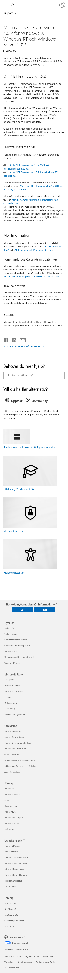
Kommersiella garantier (14, 714)
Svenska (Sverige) (17, 936)
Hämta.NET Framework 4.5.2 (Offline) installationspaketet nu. (26, 166)
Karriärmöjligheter (12, 903)
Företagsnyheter (11, 914)
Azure (6, 800)
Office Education (11, 754)
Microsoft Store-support (14, 691)
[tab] (15, 401)
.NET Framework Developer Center (33, 250)
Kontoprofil (9, 679)
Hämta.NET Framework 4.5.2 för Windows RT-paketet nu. (31, 173)
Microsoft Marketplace (14, 869)
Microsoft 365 (10, 651)
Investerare (9, 926)
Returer (7, 697)
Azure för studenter (12, 771)
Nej (45, 609)
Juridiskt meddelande (43, 956)
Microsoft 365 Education (15, 748)
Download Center (12, 685)
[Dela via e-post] (21, 339)
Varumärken (9, 962)
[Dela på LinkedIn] (13, 339)
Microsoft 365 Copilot (13, 817)
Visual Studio (10, 886)
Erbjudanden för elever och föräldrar (20, 766)
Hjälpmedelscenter (13, 572)
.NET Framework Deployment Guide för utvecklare (31, 276)
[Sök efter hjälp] (13, 5)
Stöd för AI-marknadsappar (16, 857)
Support (8, 13)
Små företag (9, 829)
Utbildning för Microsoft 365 (19, 489)
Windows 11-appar (12, 663)
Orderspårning (10, 702)
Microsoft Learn (11, 851)
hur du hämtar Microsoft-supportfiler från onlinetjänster (30, 201)
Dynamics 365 (10, 806)
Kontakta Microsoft (12, 956)
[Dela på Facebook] (6, 339)
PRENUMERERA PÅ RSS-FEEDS (25, 346)
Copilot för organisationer (15, 639)
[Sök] (60, 375)
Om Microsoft (10, 909)
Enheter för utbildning (14, 737)
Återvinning (9, 708)
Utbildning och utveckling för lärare (19, 760)
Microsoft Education (13, 731)
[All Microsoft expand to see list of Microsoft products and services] (4, 5)
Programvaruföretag (13, 880)
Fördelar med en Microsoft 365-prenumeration (29, 447)
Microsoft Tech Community (16, 863)
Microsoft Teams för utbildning (17, 742)
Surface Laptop (10, 634)
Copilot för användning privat (17, 645)
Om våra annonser (25, 962)
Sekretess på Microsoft (14, 920)
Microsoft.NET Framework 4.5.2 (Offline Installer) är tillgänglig (33, 187)
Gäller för (11, 50)
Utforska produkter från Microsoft (19, 657)
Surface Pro (9, 628)
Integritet (27, 956)
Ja (22, 609)
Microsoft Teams (11, 823)
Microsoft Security (12, 794)
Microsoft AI (9, 788)
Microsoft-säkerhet (13, 531)
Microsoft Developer (13, 846)
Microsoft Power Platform (15, 875)
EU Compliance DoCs (45, 962)
